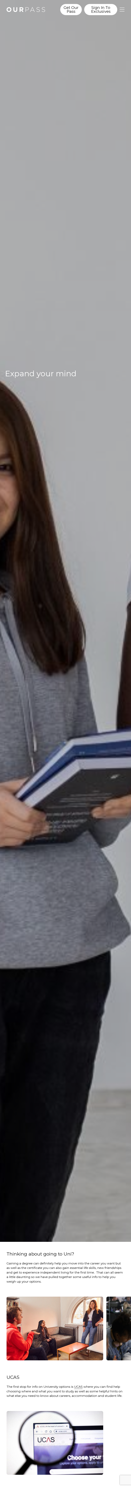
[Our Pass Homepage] (30, 10)
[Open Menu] (122, 10)
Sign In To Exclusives (101, 9)
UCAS (78, 1387)
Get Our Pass (71, 9)
